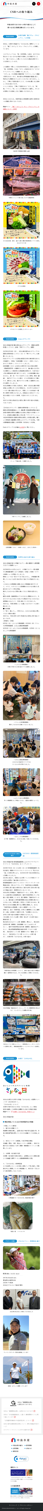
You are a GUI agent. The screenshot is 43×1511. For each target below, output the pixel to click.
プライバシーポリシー (26, 1505)
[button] (21, 1458)
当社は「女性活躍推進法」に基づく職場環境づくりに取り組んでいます (21, 1416)
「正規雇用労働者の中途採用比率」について (18, 1420)
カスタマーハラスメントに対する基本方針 (17, 1430)
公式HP (22, 427)
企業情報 (15, 1448)
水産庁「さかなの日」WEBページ (24, 1112)
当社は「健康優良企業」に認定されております (18, 1411)
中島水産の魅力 (18, 1445)
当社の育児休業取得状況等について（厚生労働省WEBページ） (21, 1425)
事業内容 (15, 1451)
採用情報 (29, 1445)
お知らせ (29, 1448)
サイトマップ (13, 1505)
